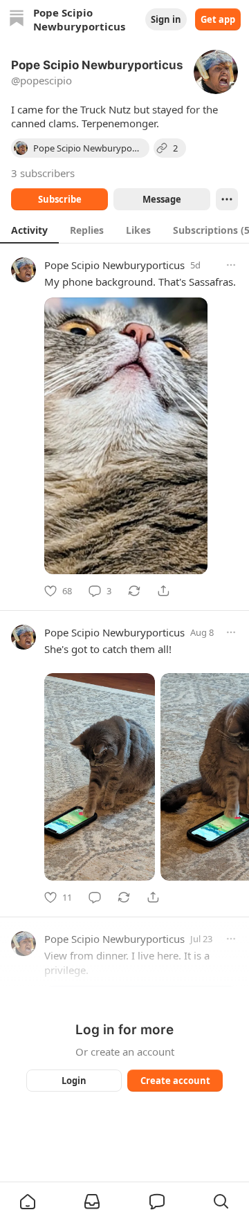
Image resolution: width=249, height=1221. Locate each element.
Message (161, 199)
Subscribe (60, 199)
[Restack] (134, 591)
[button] (28, 1202)
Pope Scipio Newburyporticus (114, 265)
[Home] (16, 20)
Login (74, 1080)
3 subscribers (43, 173)
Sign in (166, 19)
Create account (175, 1080)
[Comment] (95, 897)
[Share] (163, 591)
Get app (218, 19)
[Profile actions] (227, 199)
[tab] (29, 230)
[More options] (231, 265)
